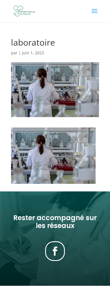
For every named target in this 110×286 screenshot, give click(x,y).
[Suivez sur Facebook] (55, 251)
